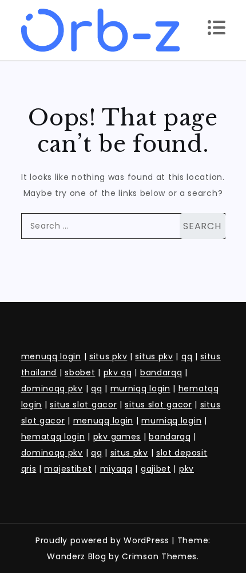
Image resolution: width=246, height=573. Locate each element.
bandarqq (161, 372)
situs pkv (108, 356)
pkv (186, 468)
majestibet (68, 468)
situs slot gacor (83, 404)
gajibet (156, 468)
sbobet (80, 372)
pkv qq (118, 372)
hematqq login (53, 436)
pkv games (117, 436)
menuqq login (51, 356)
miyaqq (116, 468)
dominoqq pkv (52, 388)
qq (186, 356)
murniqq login (140, 388)
